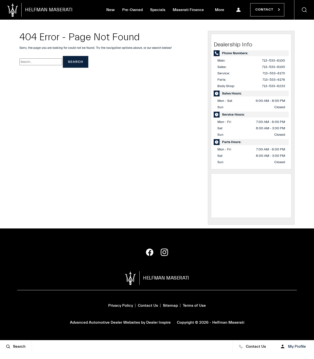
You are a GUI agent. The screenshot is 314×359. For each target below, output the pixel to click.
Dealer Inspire (158, 322)
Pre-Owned (132, 10)
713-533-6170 (273, 73)
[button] (304, 10)
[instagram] (164, 252)
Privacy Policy (120, 305)
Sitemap (170, 305)
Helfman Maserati (228, 322)
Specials (157, 11)
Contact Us (148, 305)
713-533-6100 (273, 61)
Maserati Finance (188, 10)
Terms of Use (194, 305)
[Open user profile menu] (238, 9)
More (220, 11)
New (110, 10)
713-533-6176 (273, 80)
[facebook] (149, 252)
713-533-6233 (273, 86)
